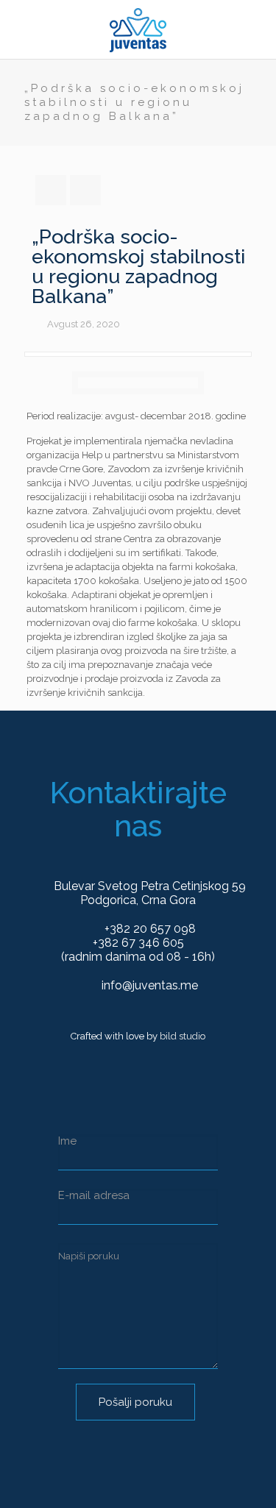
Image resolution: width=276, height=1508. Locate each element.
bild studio (182, 1036)
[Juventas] (138, 29)
